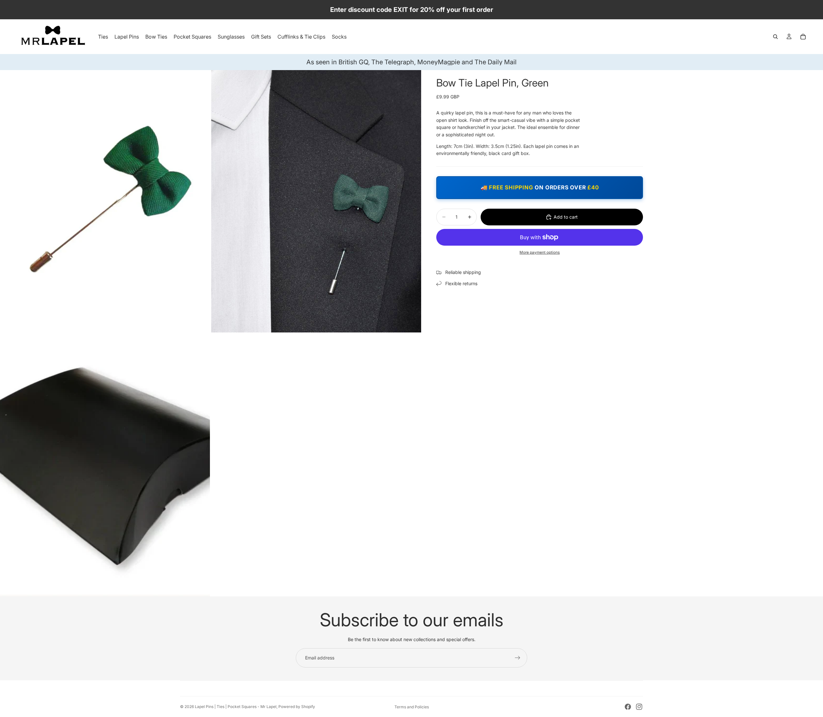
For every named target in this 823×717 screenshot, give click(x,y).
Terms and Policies (411, 706)
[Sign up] (517, 658)
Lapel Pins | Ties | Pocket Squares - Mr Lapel (235, 706)
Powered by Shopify (296, 706)
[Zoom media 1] (105, 201)
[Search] (775, 37)
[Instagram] (639, 707)
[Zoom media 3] (105, 465)
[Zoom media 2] (316, 201)
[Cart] (803, 37)
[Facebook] (628, 707)
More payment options (540, 252)
